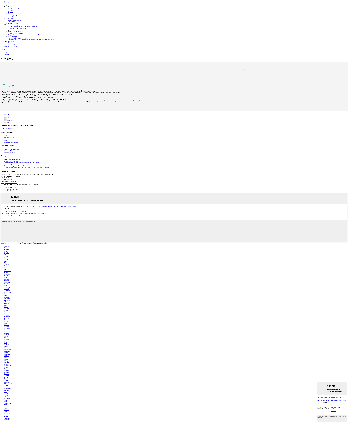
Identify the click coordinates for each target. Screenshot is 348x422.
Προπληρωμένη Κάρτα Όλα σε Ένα (18, 38)
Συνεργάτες (11, 44)
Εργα (9, 43)
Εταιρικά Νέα (15, 15)
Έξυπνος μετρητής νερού (15, 20)
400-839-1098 (5, 178)
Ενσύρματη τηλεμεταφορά (15, 31)
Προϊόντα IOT (12, 21)
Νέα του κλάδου (16, 17)
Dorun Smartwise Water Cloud (17, 28)
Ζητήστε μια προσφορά (7, 128)
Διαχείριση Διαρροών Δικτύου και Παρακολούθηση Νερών (25, 35)
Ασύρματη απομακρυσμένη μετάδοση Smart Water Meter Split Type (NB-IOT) (31, 39)
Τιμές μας (11, 12)
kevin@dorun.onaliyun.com (9, 183)
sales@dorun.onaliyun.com (8, 181)
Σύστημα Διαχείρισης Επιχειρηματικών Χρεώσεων (22, 26)
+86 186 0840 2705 (6, 179)
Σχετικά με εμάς (9, 137)
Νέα (9, 13)
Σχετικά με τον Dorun (14, 8)
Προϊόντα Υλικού (9, 18)
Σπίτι (5, 5)
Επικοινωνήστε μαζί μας (11, 46)
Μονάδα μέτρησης (13, 23)
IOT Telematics (12, 36)
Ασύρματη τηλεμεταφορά (15, 33)
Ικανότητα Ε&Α (12, 10)
